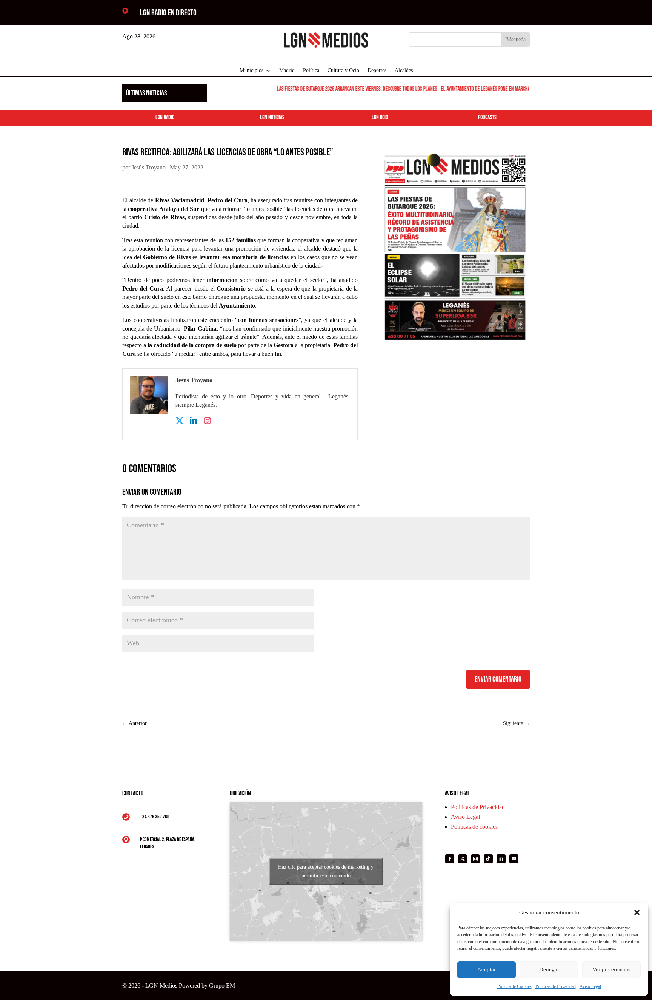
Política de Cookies (514, 986)
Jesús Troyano (149, 167)
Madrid (287, 70)
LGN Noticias (272, 117)
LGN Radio (164, 117)
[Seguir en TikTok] (488, 859)
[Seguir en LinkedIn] (501, 859)
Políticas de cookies (474, 826)
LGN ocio (380, 117)
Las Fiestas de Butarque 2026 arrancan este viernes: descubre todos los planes (349, 88)
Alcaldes (404, 70)
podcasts (487, 117)
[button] (637, 912)
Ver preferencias (611, 969)
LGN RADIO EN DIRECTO (168, 13)
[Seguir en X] (462, 859)
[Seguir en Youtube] (514, 859)
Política (311, 70)
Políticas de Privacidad (555, 986)
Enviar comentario (498, 679)
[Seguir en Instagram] (475, 859)
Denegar (549, 969)
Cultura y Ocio (343, 70)
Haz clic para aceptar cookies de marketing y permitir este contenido (326, 871)
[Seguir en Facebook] (450, 859)
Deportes (377, 70)
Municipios (251, 70)
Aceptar (486, 969)
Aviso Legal (590, 986)
